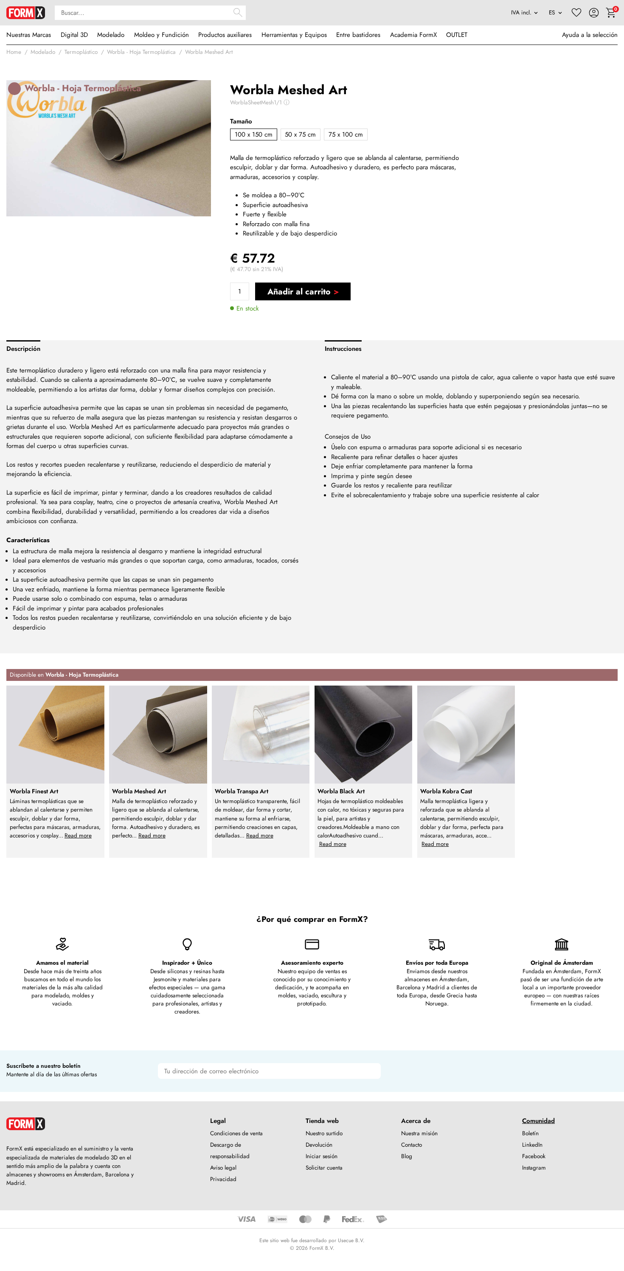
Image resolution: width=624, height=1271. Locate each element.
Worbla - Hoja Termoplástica (141, 52)
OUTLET (456, 34)
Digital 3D (74, 34)
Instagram (534, 1168)
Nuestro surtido (324, 1133)
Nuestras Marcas (28, 34)
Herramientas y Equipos (294, 34)
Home (13, 52)
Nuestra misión (419, 1133)
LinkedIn (532, 1145)
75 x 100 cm (346, 134)
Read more (78, 835)
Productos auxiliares (225, 34)
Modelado (110, 34)
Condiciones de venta (236, 1133)
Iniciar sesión (321, 1156)
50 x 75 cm (300, 134)
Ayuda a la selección (590, 34)
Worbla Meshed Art (209, 52)
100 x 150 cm (254, 134)
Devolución (319, 1145)
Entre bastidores (358, 34)
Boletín (530, 1133)
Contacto (411, 1145)
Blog (406, 1156)
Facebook (533, 1156)
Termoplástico (81, 52)
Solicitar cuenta (324, 1168)
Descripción (23, 348)
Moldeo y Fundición (161, 34)
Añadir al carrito (298, 291)
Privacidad (223, 1179)
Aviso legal (223, 1168)
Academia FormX (413, 34)
